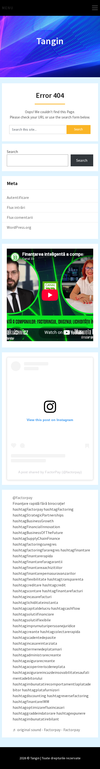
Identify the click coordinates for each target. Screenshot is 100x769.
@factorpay (22, 497)
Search (12, 151)
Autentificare (18, 197)
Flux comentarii (20, 217)
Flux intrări (16, 207)
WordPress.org (19, 227)
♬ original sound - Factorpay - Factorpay (46, 729)
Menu (7, 7)
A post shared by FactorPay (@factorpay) (50, 472)
